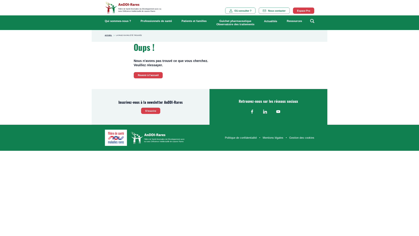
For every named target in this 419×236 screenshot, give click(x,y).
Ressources (294, 21)
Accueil (108, 35)
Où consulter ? (242, 10)
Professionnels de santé (156, 21)
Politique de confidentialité (241, 137)
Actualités (270, 21)
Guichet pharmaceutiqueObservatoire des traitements (235, 23)
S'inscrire (150, 110)
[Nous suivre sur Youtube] (278, 111)
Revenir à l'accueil (148, 75)
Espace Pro (303, 10)
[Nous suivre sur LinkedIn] (265, 111)
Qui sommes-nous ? (118, 21)
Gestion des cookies (301, 137)
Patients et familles (194, 21)
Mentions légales (273, 137)
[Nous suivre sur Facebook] (252, 111)
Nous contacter (277, 10)
